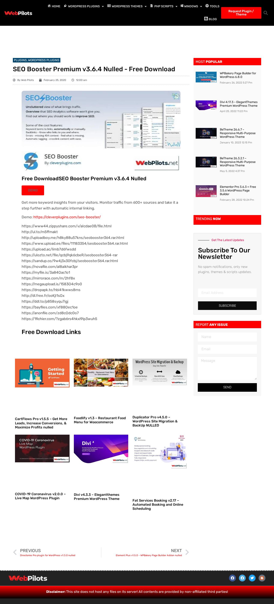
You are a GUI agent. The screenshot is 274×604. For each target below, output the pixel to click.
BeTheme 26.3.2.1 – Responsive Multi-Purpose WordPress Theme (238, 161)
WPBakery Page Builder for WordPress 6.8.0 (238, 75)
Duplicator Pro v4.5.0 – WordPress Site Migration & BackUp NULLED (155, 421)
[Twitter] (252, 578)
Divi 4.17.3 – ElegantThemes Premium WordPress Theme (239, 104)
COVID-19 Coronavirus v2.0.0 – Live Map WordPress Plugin (40, 496)
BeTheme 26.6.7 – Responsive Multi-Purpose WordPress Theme (238, 133)
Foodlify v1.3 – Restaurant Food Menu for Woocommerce (100, 420)
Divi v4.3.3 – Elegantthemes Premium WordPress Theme (96, 497)
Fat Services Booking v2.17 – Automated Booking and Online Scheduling (158, 504)
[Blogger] (262, 578)
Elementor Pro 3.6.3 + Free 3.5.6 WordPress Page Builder (238, 190)
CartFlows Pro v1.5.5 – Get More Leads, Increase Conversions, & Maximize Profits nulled (41, 423)
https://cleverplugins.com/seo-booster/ (67, 217)
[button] (265, 13)
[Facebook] (232, 578)
